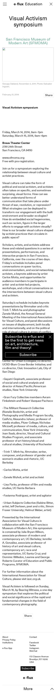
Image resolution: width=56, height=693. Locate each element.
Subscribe (28, 354)
